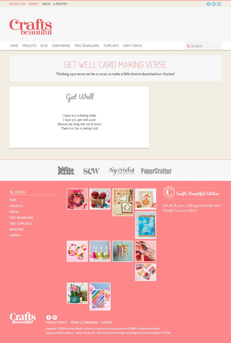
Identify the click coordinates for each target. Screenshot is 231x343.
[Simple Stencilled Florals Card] (100, 296)
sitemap (106, 322)
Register (61, 4)
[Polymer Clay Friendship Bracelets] (146, 251)
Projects (29, 46)
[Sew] (91, 171)
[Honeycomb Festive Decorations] (100, 199)
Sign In (46, 4)
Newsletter (17, 4)
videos (14, 212)
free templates (20, 224)
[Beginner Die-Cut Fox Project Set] (146, 199)
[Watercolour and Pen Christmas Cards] (123, 202)
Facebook (208, 4)
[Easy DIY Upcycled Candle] (100, 251)
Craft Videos (132, 46)
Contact (33, 4)
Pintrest (214, 4)
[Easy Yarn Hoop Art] (77, 251)
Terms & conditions (84, 322)
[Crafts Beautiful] (22, 318)
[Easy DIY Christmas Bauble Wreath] (77, 199)
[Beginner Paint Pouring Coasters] (146, 272)
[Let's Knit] (66, 170)
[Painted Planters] (77, 293)
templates (111, 46)
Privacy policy (56, 322)
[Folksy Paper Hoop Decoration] (123, 251)
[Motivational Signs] (146, 225)
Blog (44, 46)
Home (14, 46)
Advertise (16, 229)
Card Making (61, 46)
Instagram (219, 4)
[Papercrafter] (156, 170)
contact (15, 235)
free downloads (86, 46)
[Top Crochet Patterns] (121, 170)
